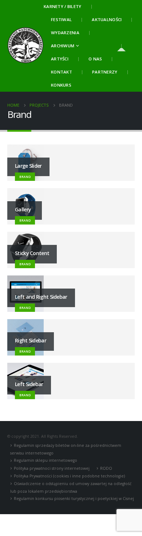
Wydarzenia (65, 32)
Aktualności (107, 19)
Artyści (59, 58)
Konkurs (61, 85)
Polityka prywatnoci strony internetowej (52, 468)
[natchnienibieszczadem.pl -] (25, 45)
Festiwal (61, 19)
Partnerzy (105, 72)
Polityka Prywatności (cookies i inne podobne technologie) (69, 476)
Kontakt (61, 72)
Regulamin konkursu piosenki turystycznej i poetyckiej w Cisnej (74, 498)
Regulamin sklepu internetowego (45, 460)
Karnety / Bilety (63, 6)
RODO (106, 468)
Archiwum (62, 45)
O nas (95, 58)
